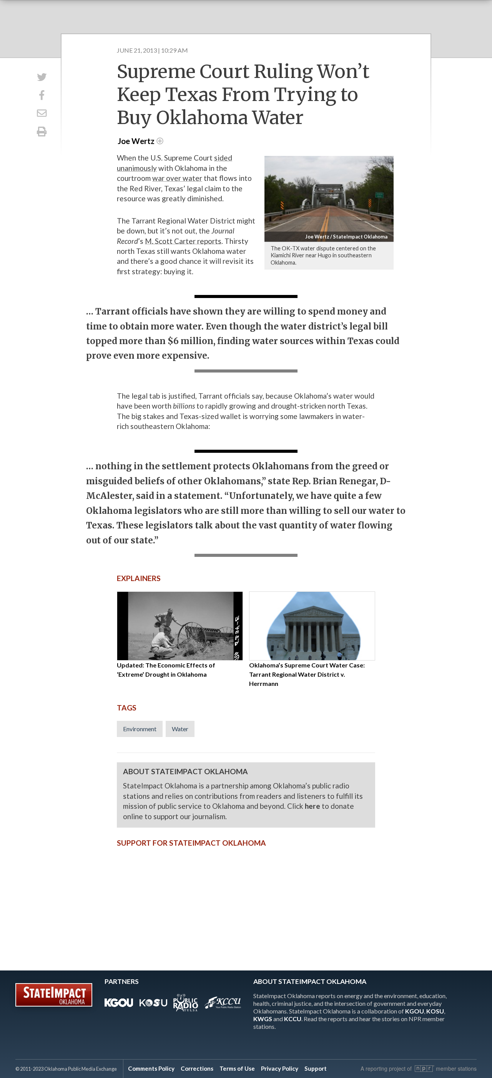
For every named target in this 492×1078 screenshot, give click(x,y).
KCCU (292, 1018)
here (312, 805)
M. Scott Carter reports (183, 241)
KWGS (262, 1018)
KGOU (414, 1011)
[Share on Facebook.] (41, 95)
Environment (139, 728)
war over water (177, 178)
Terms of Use (237, 1068)
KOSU (435, 1011)
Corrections (197, 1068)
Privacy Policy (279, 1068)
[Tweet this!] (42, 77)
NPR (424, 1068)
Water (180, 728)
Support (315, 1068)
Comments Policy (151, 1068)
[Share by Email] (42, 113)
